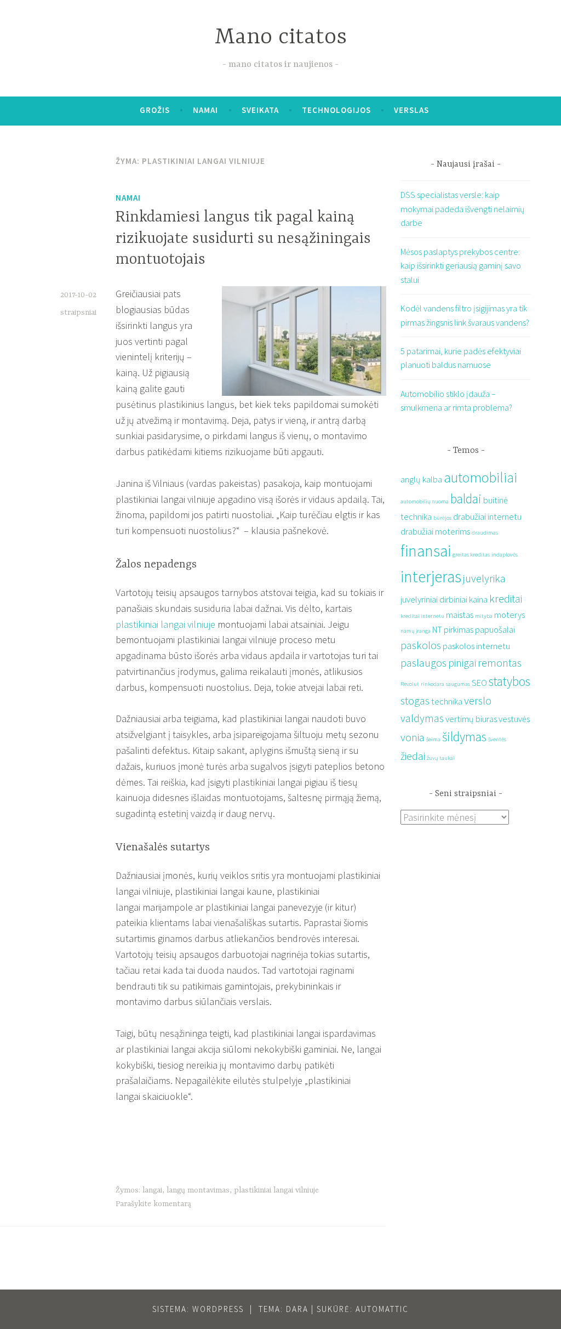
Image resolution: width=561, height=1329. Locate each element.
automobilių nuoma (424, 501)
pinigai (462, 662)
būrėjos (442, 517)
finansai (425, 551)
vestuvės (514, 718)
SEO (479, 682)
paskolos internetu (476, 645)
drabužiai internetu (487, 516)
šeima (433, 739)
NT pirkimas (452, 629)
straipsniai (78, 312)
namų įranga (415, 630)
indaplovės (504, 554)
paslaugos (423, 662)
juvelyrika (484, 578)
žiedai (412, 756)
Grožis (155, 110)
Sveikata (260, 110)
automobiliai (480, 477)
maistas (459, 614)
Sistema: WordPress (198, 1309)
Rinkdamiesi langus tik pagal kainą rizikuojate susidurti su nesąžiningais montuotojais (243, 239)
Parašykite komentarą (153, 1204)
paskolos (420, 645)
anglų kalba (421, 479)
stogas (415, 700)
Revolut (409, 684)
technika (446, 701)
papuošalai (495, 629)
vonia (412, 737)
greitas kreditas (471, 554)
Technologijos (336, 110)
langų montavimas (198, 1190)
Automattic (382, 1309)
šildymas (464, 737)
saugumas (458, 684)
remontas (500, 662)
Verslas (411, 110)
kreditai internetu (422, 616)
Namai (205, 110)
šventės (497, 739)
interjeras (430, 576)
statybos (509, 681)
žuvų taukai (441, 758)
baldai (466, 499)
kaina (478, 599)
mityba (484, 616)
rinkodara (432, 684)
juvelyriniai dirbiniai (433, 599)
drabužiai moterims (435, 531)
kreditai (505, 598)
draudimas (485, 532)
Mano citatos (281, 37)
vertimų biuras (471, 718)
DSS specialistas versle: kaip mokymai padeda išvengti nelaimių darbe (462, 208)
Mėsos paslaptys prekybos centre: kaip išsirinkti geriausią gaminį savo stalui (460, 265)
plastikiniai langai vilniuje (165, 624)
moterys (509, 614)
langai (152, 1190)
